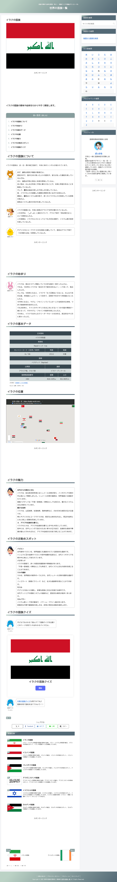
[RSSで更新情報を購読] (101, 180)
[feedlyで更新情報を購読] (99, 180)
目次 (38, 115)
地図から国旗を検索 (90, 38)
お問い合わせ (41, 876)
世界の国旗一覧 (65, 879)
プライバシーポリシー (53, 876)
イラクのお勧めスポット (20, 143)
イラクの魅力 (16, 138)
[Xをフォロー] (96, 180)
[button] (63, 726)
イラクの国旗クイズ (18, 147)
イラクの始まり (16, 126)
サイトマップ (75, 876)
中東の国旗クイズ (23, 701)
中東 (9, 717)
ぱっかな (98, 153)
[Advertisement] (40, 87)
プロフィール (66, 876)
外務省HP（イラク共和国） (21, 382)
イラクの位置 (16, 134)
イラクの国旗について (19, 121)
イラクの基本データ (18, 130)
